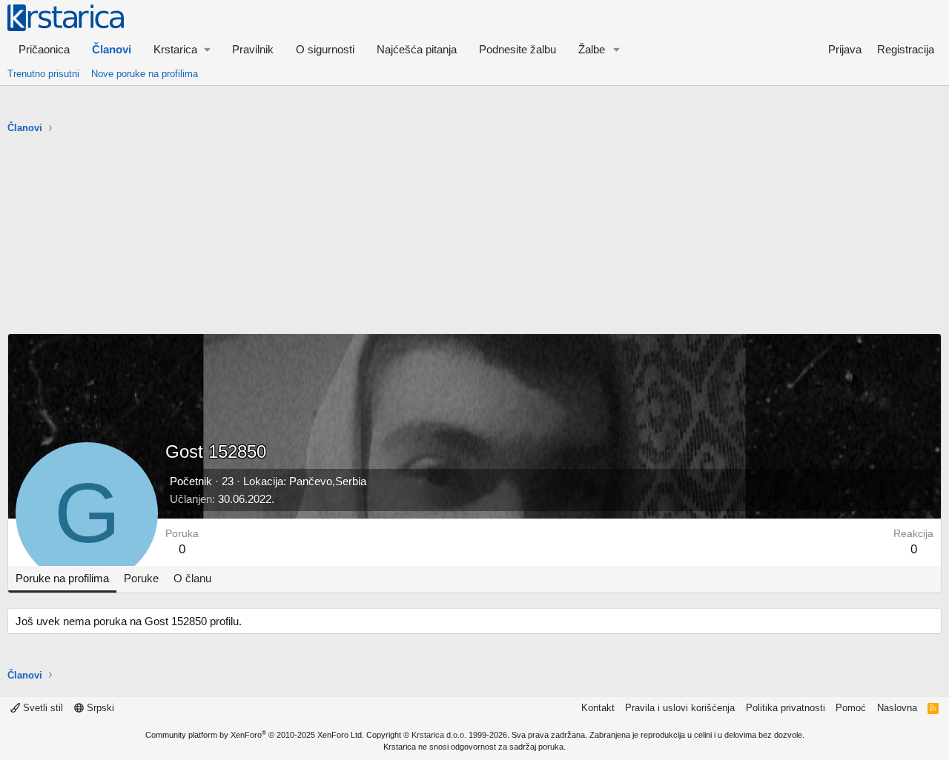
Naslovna (897, 707)
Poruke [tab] (141, 578)
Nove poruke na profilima (144, 73)
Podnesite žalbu (517, 49)
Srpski (99, 707)
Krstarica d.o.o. (438, 734)
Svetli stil (41, 707)
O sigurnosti (325, 49)
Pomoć (851, 707)
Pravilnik (253, 49)
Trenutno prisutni (43, 73)
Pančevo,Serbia (327, 481)
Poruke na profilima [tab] (62, 578)
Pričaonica (44, 49)
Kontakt (598, 707)
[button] (181, 49)
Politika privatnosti (785, 707)
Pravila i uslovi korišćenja (680, 707)
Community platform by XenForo (254, 734)
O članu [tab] (192, 578)
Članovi (111, 49)
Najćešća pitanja (417, 49)
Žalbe (591, 49)
